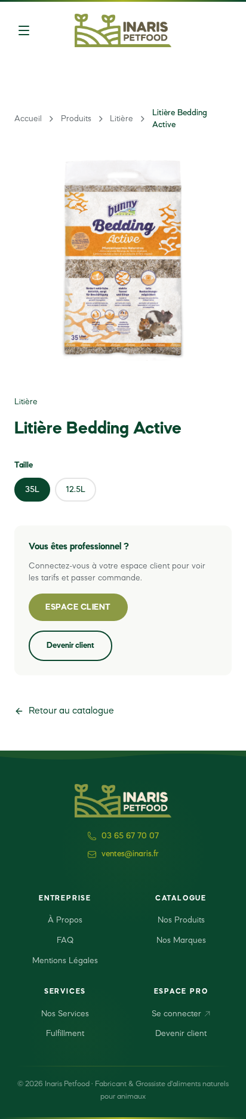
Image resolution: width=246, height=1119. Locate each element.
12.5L (75, 489)
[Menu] (24, 30)
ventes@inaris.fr (130, 854)
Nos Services (65, 1014)
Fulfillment (65, 1033)
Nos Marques (181, 940)
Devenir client (70, 645)
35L (32, 489)
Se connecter (176, 1014)
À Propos (65, 920)
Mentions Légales (65, 961)
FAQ (65, 940)
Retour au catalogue (71, 711)
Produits (76, 119)
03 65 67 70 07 (130, 836)
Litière (121, 119)
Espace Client (78, 607)
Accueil (28, 119)
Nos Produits (181, 920)
